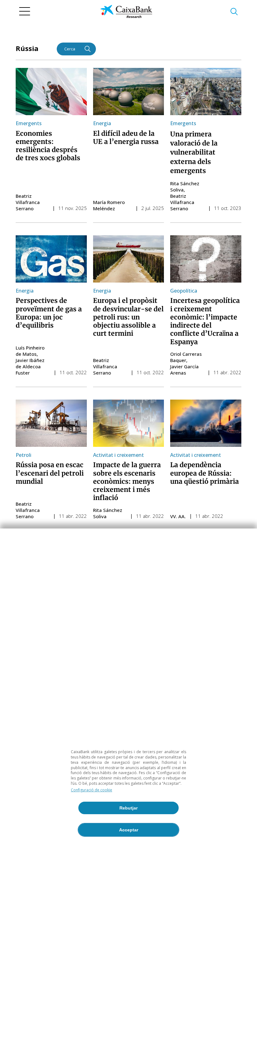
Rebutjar (128, 807)
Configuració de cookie (91, 790)
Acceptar (128, 829)
